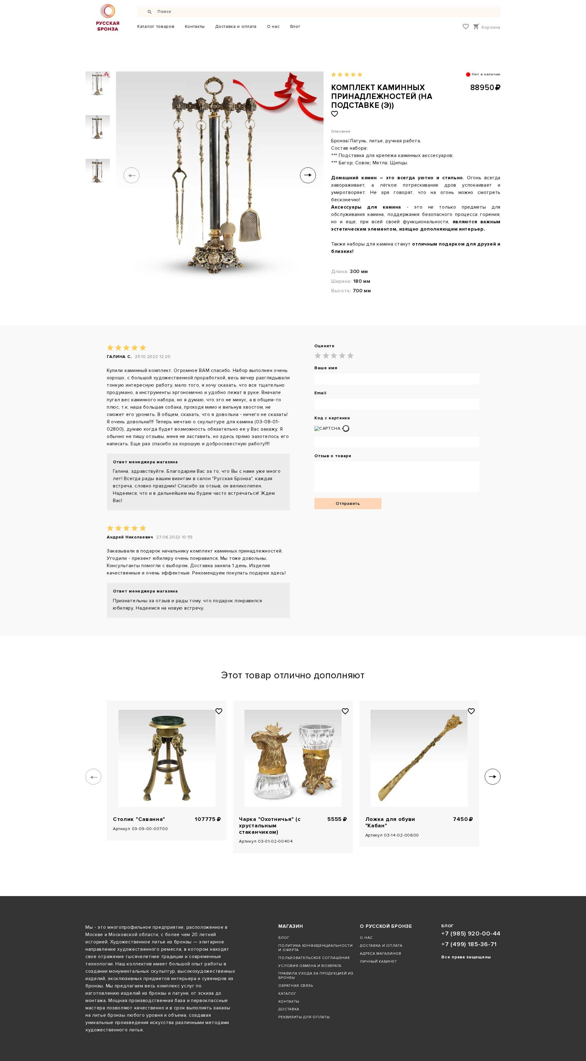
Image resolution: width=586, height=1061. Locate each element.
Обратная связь (295, 985)
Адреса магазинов (380, 953)
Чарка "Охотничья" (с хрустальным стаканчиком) (269, 825)
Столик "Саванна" (139, 819)
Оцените (324, 346)
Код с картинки (332, 418)
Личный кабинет (378, 961)
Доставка (288, 1009)
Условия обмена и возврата (310, 966)
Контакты (195, 26)
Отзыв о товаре (333, 456)
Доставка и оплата (236, 26)
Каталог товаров (156, 26)
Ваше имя (326, 368)
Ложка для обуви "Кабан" (390, 822)
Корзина (491, 27)
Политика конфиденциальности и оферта (315, 947)
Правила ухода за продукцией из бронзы (315, 975)
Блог (295, 26)
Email (320, 393)
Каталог (287, 993)
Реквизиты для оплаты (304, 1017)
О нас (273, 26)
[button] (131, 175)
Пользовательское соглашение (314, 958)
